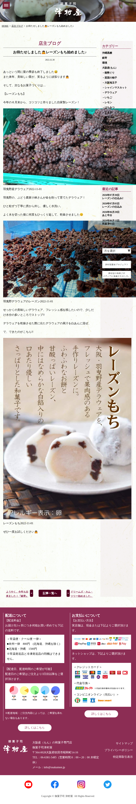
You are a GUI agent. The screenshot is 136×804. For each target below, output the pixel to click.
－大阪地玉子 (109, 82)
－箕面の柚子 (109, 77)
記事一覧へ (50, 593)
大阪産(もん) (109, 67)
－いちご (107, 97)
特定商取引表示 (123, 756)
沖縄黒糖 (107, 53)
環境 (104, 62)
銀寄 (104, 57)
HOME (5, 26)
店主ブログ (17, 26)
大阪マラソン (109, 142)
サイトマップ (124, 743)
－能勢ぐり (108, 72)
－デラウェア (109, 92)
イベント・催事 (111, 132)
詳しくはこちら (35, 727)
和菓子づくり (109, 122)
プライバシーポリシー (118, 750)
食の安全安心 (109, 127)
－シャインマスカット (114, 87)
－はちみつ (108, 107)
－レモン (107, 102)
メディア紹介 (109, 162)
